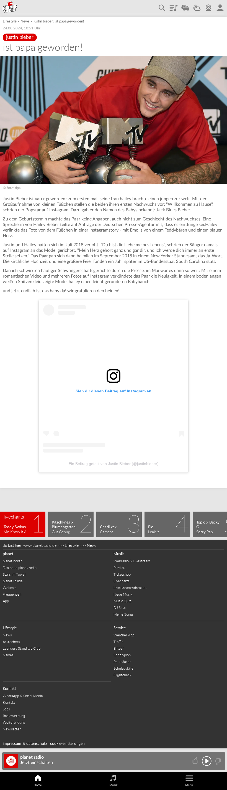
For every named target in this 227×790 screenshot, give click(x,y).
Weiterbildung (14, 722)
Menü (189, 785)
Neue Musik (123, 594)
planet (8, 554)
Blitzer (119, 648)
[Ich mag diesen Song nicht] (217, 761)
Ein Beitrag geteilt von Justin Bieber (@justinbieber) (114, 463)
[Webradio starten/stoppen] (206, 761)
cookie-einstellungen (67, 744)
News (25, 21)
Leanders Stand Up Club (21, 648)
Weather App (124, 635)
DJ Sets (120, 608)
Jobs (6, 709)
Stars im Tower (14, 574)
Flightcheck (122, 675)
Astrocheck (11, 642)
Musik (119, 554)
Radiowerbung (14, 716)
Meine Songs (124, 614)
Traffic (185, 6)
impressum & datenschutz (25, 744)
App (6, 601)
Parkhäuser (122, 662)
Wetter (197, 6)
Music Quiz (122, 601)
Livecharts (122, 581)
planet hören (12, 561)
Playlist (173, 6)
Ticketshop (122, 574)
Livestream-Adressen (130, 588)
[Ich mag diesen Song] (196, 761)
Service (120, 628)
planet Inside (13, 581)
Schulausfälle (123, 668)
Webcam (208, 6)
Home (38, 785)
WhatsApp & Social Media (23, 696)
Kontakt (9, 689)
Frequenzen (12, 594)
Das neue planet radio (20, 568)
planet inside (220, 6)
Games (8, 655)
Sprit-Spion (122, 655)
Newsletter (12, 729)
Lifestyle (10, 21)
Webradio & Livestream (132, 561)
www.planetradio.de (39, 545)
